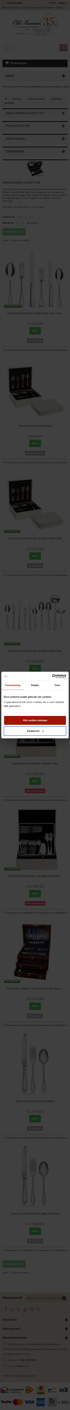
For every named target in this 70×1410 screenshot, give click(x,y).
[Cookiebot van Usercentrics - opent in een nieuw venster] (52, 676)
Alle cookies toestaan (35, 720)
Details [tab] (35, 685)
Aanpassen (33, 730)
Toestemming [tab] (12, 685)
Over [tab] (57, 685)
